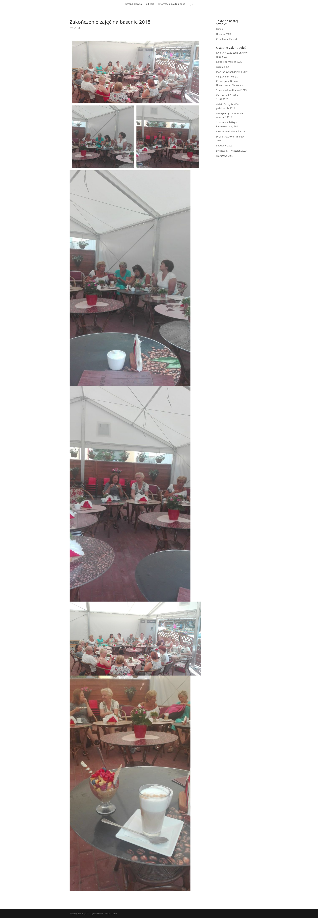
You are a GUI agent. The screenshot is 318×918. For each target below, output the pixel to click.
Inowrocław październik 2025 (232, 71)
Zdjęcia (150, 4)
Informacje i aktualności (172, 4)
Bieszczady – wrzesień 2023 (231, 150)
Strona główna (133, 4)
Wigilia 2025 (223, 66)
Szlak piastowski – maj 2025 (231, 90)
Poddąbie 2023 (224, 145)
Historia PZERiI (224, 34)
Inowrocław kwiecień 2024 (230, 131)
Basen (219, 29)
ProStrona (111, 913)
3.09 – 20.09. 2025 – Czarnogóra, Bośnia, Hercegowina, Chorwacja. (230, 81)
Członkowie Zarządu (227, 39)
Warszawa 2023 (224, 155)
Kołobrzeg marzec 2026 (229, 61)
